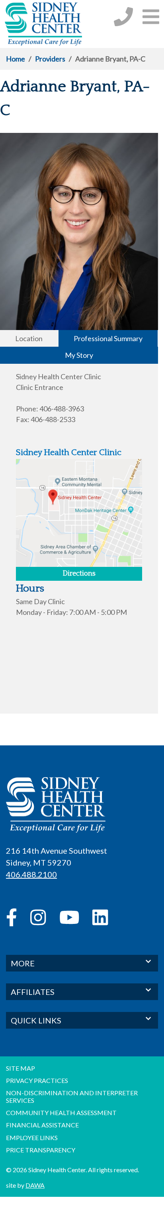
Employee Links (32, 1137)
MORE (23, 963)
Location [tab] (29, 338)
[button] (151, 16)
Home (15, 58)
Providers (50, 58)
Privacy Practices (37, 1080)
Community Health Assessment (61, 1112)
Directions (79, 574)
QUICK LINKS (36, 1020)
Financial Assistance (42, 1125)
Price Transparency (40, 1150)
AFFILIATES (33, 991)
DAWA (35, 1185)
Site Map (20, 1068)
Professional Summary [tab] (108, 338)
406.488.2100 (31, 874)
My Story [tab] (79, 355)
